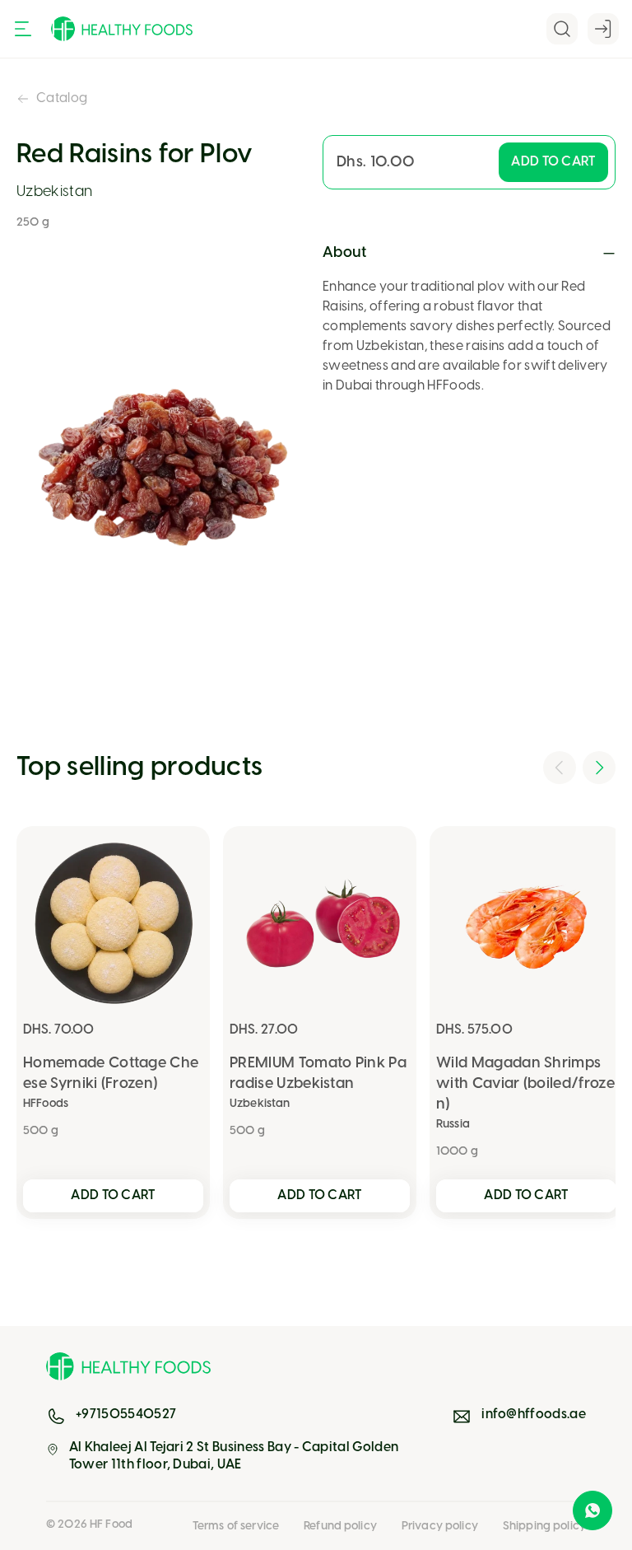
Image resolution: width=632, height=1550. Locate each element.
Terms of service (236, 1526)
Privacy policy (440, 1526)
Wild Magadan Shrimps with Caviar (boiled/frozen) (525, 1084)
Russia (453, 1124)
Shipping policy (544, 1526)
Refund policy (340, 1526)
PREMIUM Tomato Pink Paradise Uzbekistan (318, 1074)
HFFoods (45, 1104)
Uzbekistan (54, 192)
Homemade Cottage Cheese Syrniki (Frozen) (110, 1074)
